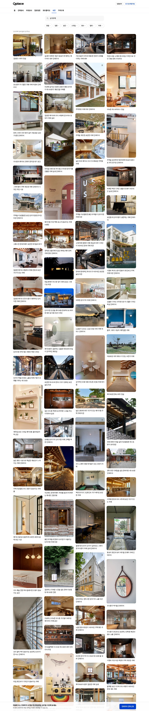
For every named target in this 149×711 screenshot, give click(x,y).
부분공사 (29, 10)
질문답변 (37, 10)
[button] (48, 26)
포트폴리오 (46, 10)
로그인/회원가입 (130, 4)
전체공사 (21, 10)
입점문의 (119, 4)
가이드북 (61, 10)
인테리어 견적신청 (128, 706)
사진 (54, 10)
